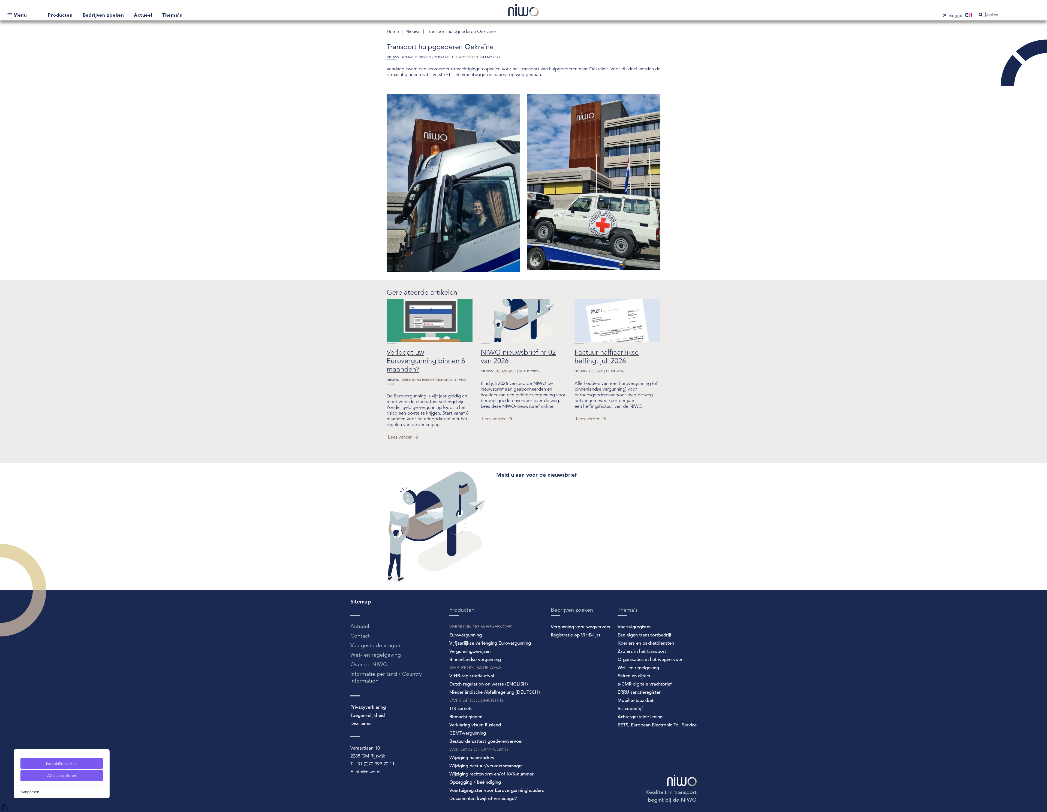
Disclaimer (361, 723)
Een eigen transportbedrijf (645, 635)
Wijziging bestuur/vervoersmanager (486, 766)
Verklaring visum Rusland (475, 725)
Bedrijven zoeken (104, 15)
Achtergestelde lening (640, 717)
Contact (360, 635)
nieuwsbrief (505, 371)
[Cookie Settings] (5, 807)
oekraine (442, 57)
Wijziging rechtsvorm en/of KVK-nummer (491, 774)
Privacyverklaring (368, 707)
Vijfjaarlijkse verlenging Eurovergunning (490, 643)
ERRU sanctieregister (639, 692)
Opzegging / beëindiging (475, 782)
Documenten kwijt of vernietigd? (483, 798)
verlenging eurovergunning (426, 380)
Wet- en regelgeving (375, 654)
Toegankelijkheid (367, 715)
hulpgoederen (465, 57)
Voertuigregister (634, 627)
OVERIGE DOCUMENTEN (476, 700)
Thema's (172, 15)
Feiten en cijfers (634, 676)
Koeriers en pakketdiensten (646, 643)
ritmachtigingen (416, 57)
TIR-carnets (461, 708)
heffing (596, 371)
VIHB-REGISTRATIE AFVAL (476, 668)
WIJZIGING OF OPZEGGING (478, 749)
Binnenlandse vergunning (475, 659)
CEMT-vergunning (467, 733)
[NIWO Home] (523, 11)
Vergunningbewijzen (470, 651)
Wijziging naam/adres (471, 757)
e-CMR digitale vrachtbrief (645, 684)
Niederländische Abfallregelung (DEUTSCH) (494, 692)
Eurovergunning (465, 635)
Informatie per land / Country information (386, 677)
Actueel (144, 15)
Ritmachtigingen (465, 717)
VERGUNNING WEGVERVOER (480, 627)
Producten (61, 15)
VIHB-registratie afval (471, 676)
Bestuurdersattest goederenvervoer (486, 741)
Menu (20, 15)
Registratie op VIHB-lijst (575, 635)
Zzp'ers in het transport (642, 651)
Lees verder (400, 437)
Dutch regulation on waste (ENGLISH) (488, 684)
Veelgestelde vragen (375, 645)
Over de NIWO (369, 664)
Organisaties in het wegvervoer (650, 659)
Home (393, 31)
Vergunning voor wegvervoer (581, 627)
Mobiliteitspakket (636, 700)
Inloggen (956, 15)
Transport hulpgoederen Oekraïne (461, 31)
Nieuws (413, 31)
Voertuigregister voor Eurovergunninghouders (496, 790)
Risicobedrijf (630, 708)
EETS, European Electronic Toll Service (657, 725)
